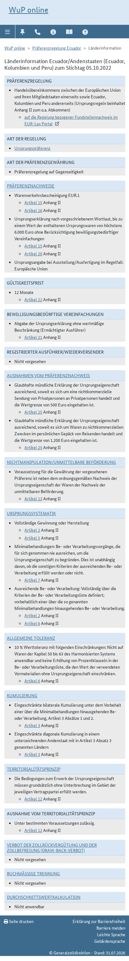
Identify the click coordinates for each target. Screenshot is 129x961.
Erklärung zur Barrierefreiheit (99, 921)
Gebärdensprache (109, 941)
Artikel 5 (32, 538)
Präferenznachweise (30, 185)
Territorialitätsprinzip (33, 769)
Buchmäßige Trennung (33, 873)
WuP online (28, 9)
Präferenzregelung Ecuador (56, 48)
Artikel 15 (33, 202)
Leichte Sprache (111, 934)
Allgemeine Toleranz (31, 638)
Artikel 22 (33, 299)
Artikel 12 (33, 798)
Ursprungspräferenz (32, 148)
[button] (7, 31)
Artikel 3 (32, 725)
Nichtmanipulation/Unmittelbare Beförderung (61, 462)
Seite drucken (21, 921)
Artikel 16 (33, 210)
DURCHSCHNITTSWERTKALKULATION (43, 897)
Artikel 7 (32, 580)
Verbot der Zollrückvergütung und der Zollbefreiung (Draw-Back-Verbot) (52, 847)
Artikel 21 (33, 337)
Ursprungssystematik (31, 513)
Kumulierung (22, 695)
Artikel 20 (33, 253)
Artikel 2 (32, 530)
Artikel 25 (33, 412)
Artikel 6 (32, 623)
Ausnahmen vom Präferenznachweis (48, 375)
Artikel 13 (33, 498)
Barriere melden (110, 928)
